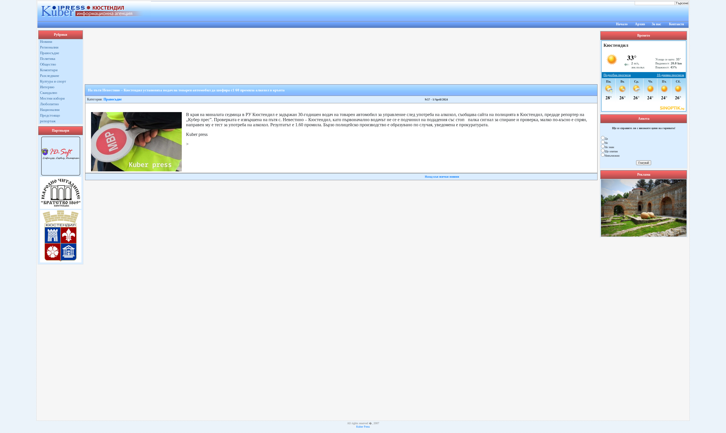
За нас (656, 24)
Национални (50, 110)
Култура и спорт (53, 81)
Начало (622, 24)
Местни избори (52, 98)
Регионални (49, 47)
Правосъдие (49, 53)
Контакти (676, 24)
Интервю (47, 87)
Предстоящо (50, 115)
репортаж (48, 121)
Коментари (49, 70)
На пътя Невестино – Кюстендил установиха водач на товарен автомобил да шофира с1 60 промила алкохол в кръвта (186, 90)
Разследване (49, 75)
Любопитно (49, 104)
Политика (47, 58)
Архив (640, 24)
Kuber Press (363, 426)
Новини (46, 41)
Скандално (48, 93)
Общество (48, 64)
